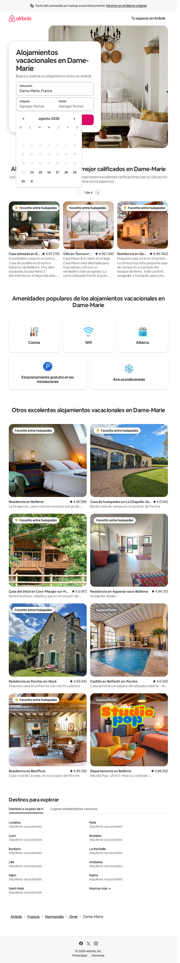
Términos (97, 956)
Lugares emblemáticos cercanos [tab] (73, 809)
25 (40, 172)
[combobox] (55, 90)
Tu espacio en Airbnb (148, 18)
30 (23, 181)
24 (32, 172)
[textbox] (35, 106)
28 (66, 172)
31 (31, 181)
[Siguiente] (97, 192)
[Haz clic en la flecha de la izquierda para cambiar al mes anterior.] (23, 118)
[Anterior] (79, 192)
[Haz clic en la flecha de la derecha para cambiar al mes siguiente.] (74, 118)
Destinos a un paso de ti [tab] (26, 809)
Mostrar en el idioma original (126, 6)
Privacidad (79, 956)
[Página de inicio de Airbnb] (20, 18)
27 (57, 172)
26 (49, 172)
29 (74, 172)
